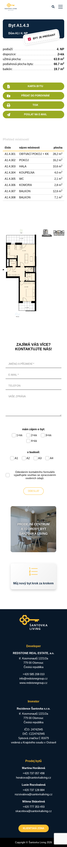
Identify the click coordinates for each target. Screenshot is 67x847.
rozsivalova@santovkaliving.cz (33, 794)
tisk (35, 105)
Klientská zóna (33, 828)
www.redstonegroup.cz (33, 682)
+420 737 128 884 (33, 790)
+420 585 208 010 (33, 674)
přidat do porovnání (35, 95)
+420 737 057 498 (33, 773)
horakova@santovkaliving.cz (33, 777)
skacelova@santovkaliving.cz (33, 811)
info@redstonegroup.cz (33, 678)
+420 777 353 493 (33, 806)
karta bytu (35, 86)
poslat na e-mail (35, 114)
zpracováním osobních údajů (40, 476)
